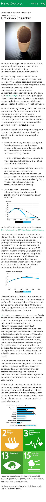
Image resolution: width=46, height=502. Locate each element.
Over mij (34, 3)
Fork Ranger (12, 95)
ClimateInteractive (8, 230)
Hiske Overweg (12, 3)
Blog (42, 3)
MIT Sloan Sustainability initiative (31, 230)
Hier (2, 315)
